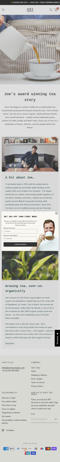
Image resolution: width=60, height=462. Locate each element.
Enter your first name (9, 228)
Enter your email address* (11, 235)
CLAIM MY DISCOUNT (20, 244)
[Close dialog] (56, 213)
